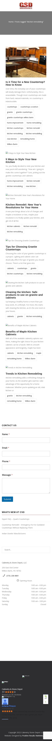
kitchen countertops (15, 128)
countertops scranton (29, 107)
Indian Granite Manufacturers (14, 533)
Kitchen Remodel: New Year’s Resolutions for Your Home (23, 206)
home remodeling (34, 123)
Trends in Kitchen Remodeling (24, 373)
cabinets (10, 268)
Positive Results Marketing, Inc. (35, 735)
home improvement (15, 123)
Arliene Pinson (9, 706)
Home (11, 22)
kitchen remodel (33, 128)
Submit (7, 499)
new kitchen (12, 139)
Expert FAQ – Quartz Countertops (15, 519)
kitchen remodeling (15, 133)
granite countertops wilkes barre (20, 117)
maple (38, 353)
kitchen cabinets (13, 226)
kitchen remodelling (34, 133)
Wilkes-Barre (12, 144)
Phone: (6, 461)
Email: (5, 448)
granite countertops (24, 112)
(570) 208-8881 (12, 576)
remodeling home (27, 139)
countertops (12, 107)
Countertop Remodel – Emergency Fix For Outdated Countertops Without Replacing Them (23, 526)
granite (10, 112)
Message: (7, 475)
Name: (6, 434)
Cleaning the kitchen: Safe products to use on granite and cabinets (24, 295)
